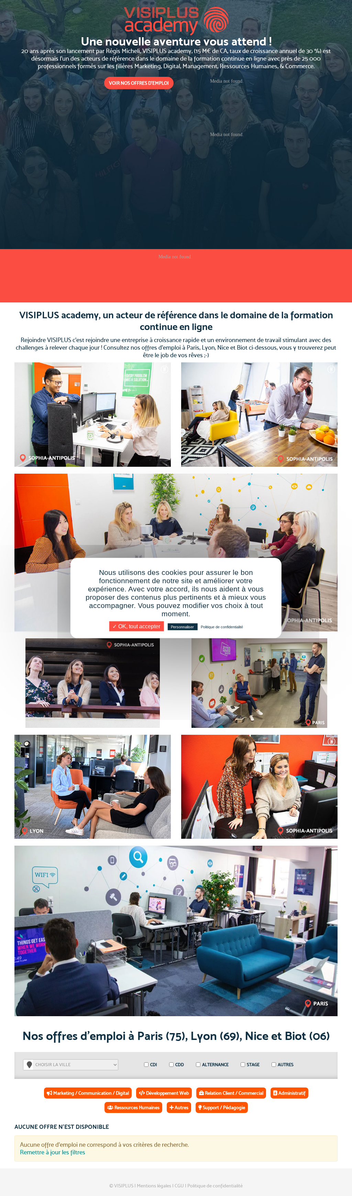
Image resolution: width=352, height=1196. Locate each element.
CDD (179, 1064)
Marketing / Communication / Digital (90, 1093)
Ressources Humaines (136, 1107)
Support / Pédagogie (223, 1107)
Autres (181, 1107)
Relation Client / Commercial (233, 1093)
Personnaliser (182, 627)
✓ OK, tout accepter (136, 626)
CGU (179, 1185)
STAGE (253, 1064)
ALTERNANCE (215, 1064)
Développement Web (167, 1093)
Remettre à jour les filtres (52, 1152)
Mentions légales (154, 1185)
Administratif (291, 1093)
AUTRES (285, 1064)
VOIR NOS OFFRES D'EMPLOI (139, 83)
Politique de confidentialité (215, 1185)
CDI (153, 1064)
